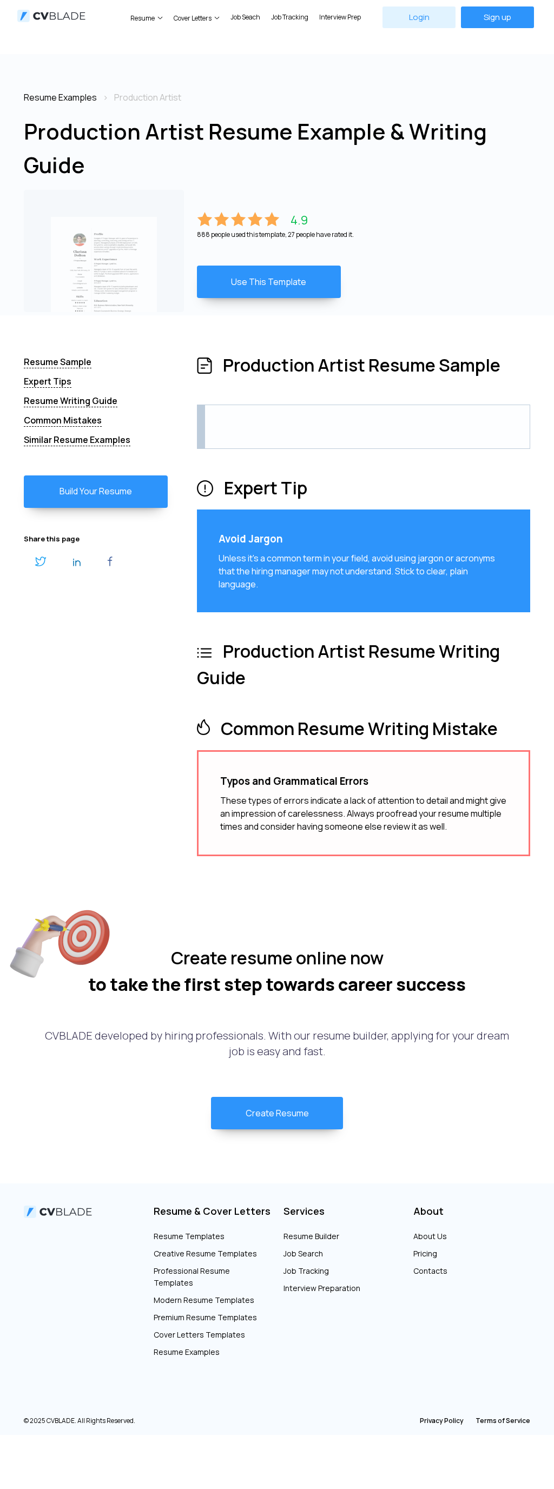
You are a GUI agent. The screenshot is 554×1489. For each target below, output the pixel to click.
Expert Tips (47, 381)
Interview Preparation (321, 1288)
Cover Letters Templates (199, 1334)
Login (419, 17)
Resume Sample (57, 362)
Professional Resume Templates (192, 1277)
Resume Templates (189, 1236)
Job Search (303, 1253)
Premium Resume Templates (205, 1317)
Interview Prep (340, 17)
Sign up (497, 17)
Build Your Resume (96, 491)
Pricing (425, 1253)
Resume (142, 18)
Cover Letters (193, 18)
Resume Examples (187, 1352)
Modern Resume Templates (204, 1300)
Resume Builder (311, 1236)
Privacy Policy (442, 1420)
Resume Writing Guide (70, 401)
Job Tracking (289, 17)
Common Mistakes (63, 420)
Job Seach (245, 17)
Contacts (430, 1271)
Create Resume (277, 1113)
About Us (430, 1236)
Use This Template (268, 282)
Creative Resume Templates (205, 1253)
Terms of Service (503, 1420)
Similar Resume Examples (77, 440)
